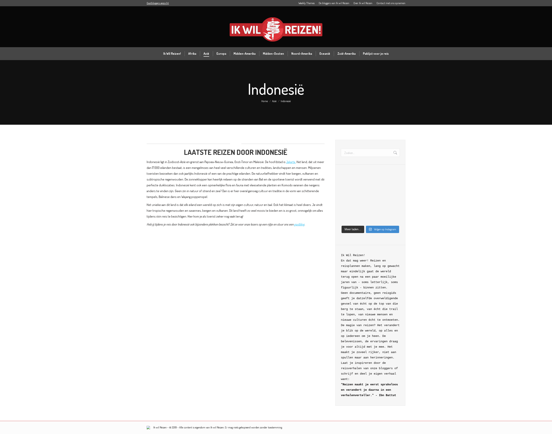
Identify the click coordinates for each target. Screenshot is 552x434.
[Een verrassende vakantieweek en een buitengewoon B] (347, 190)
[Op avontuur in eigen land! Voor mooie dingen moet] (378, 209)
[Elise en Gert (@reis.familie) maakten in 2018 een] (362, 199)
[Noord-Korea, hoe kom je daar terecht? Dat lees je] (378, 180)
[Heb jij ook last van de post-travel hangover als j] (347, 209)
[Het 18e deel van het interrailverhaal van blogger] (362, 218)
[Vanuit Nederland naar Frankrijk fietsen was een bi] (378, 199)
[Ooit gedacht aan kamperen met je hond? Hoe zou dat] (362, 180)
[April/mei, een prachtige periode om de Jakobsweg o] (393, 190)
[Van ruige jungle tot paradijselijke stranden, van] (378, 190)
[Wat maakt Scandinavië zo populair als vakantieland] (347, 180)
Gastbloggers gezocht (158, 3)
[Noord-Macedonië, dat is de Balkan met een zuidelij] (393, 180)
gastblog (299, 224)
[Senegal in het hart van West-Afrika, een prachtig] (347, 218)
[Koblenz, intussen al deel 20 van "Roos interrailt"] (362, 209)
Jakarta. (291, 162)
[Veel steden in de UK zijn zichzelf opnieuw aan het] (362, 190)
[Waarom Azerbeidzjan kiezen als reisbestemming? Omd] (347, 199)
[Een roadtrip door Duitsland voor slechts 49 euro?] (378, 218)
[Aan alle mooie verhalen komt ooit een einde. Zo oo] (393, 199)
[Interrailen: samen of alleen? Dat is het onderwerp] (393, 209)
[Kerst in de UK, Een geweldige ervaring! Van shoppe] (393, 218)
